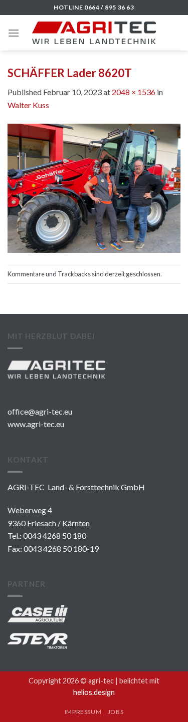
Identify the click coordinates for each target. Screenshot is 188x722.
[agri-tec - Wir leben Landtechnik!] (94, 33)
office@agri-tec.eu (40, 411)
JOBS (115, 711)
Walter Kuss (28, 105)
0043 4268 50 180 (54, 535)
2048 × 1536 (133, 92)
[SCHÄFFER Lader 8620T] (94, 187)
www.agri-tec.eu (36, 424)
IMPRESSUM (83, 711)
